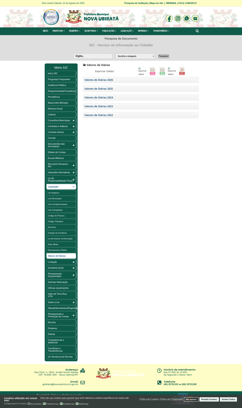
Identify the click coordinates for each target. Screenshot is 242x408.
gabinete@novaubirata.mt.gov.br (60, 384)
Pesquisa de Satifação (136, 3)
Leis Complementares (57, 204)
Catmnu (52, 114)
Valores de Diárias (57, 256)
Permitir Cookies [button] (209, 399)
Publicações (108, 31)
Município (73, 31)
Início (45, 31)
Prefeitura (58, 31)
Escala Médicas (56, 158)
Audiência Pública (57, 85)
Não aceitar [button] (191, 399)
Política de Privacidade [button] (171, 399)
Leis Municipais (54, 198)
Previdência (54, 97)
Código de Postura (56, 216)
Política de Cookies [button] (149, 399)
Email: (74, 381)
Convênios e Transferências (55, 349)
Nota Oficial (53, 244)
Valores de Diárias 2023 (98, 106)
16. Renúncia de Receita (60, 357)
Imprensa (142, 31)
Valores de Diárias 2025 (98, 88)
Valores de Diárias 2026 (98, 79)
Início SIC (53, 73)
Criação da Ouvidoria (57, 233)
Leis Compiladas (55, 210)
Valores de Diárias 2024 (98, 97)
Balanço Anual (55, 108)
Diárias (51, 334)
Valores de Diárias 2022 (98, 115)
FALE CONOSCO (187, 3)
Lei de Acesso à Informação (60, 238)
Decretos (52, 227)
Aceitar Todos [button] (228, 399)
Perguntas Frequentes (59, 79)
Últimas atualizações (58, 288)
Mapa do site (156, 3)
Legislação (126, 31)
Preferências (52, 404)
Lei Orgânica (53, 193)
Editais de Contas (57, 152)
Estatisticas (68, 404)
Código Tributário (55, 221)
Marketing (83, 404)
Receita (52, 322)
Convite (52, 138)
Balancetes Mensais (58, 103)
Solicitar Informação (58, 282)
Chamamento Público (57, 250)
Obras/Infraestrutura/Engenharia (64, 308)
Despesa (52, 328)
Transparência (160, 31)
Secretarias (90, 31)
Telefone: (169, 381)
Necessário (35, 404)
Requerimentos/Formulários (62, 91)
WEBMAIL (171, 3)
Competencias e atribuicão (56, 341)
